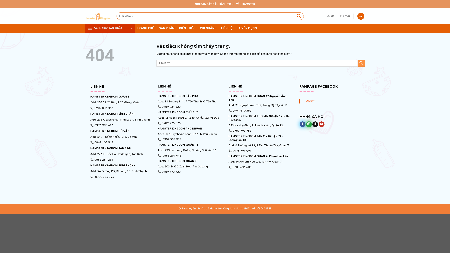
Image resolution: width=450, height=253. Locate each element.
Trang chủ (145, 28)
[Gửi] (299, 16)
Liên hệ (226, 28)
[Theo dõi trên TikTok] (315, 124)
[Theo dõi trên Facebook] (303, 124)
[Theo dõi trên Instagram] (309, 124)
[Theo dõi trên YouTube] (321, 124)
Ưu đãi (331, 16)
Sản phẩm (167, 28)
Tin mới (345, 16)
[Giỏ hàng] (360, 16)
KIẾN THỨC (187, 28)
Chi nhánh (208, 28)
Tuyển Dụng (247, 28)
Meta (310, 101)
